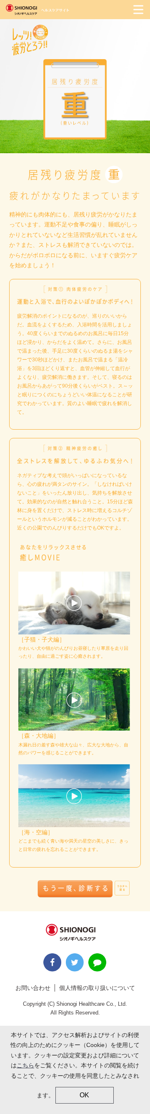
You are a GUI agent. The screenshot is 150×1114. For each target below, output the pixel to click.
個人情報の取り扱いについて (97, 988)
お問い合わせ (32, 988)
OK (84, 1095)
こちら (25, 1065)
